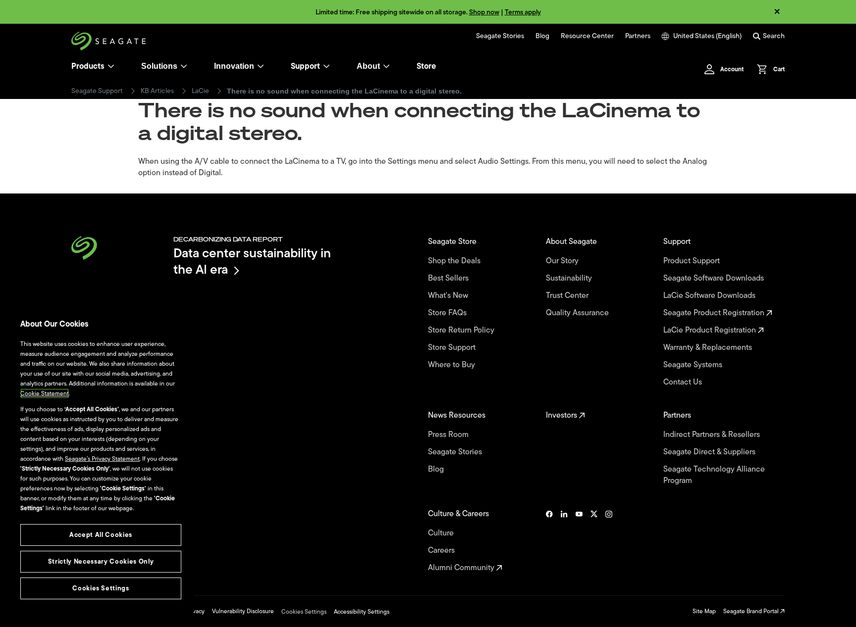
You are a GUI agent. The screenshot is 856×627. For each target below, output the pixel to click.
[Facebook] (549, 541)
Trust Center (568, 295)
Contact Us (683, 382)
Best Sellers (449, 278)
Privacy (195, 611)
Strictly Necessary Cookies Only (101, 561)
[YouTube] (579, 541)
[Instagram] (608, 541)
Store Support (453, 347)
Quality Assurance (578, 313)
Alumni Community (462, 568)
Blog (542, 36)
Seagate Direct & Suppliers (710, 452)
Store (426, 66)
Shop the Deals (456, 261)
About (368, 66)
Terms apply (523, 12)
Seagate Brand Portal (751, 611)
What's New (449, 295)
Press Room (449, 434)
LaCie (200, 91)
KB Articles (157, 91)
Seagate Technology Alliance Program (714, 475)
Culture (442, 533)
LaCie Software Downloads (710, 295)
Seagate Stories (500, 36)
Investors (562, 415)
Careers (442, 550)
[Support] (326, 66)
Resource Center (587, 36)
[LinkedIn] (564, 541)
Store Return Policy (462, 330)
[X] (593, 541)
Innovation (234, 66)
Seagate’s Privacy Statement (102, 459)
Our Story (563, 261)
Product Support (692, 261)
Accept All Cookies (100, 535)
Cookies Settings (303, 611)
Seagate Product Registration (714, 313)
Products (88, 66)
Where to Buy (452, 365)
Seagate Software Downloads (714, 278)
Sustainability (570, 278)
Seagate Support (97, 91)
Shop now (484, 12)
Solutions (159, 66)
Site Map (704, 611)
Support (305, 66)
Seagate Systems (693, 365)
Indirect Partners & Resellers (712, 434)
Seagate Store (453, 241)
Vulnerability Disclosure (243, 611)
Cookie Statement (44, 393)
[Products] (111, 66)
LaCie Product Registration (710, 330)
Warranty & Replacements (708, 347)
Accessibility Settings (361, 612)
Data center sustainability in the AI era (252, 261)
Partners (637, 36)
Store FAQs (448, 313)
